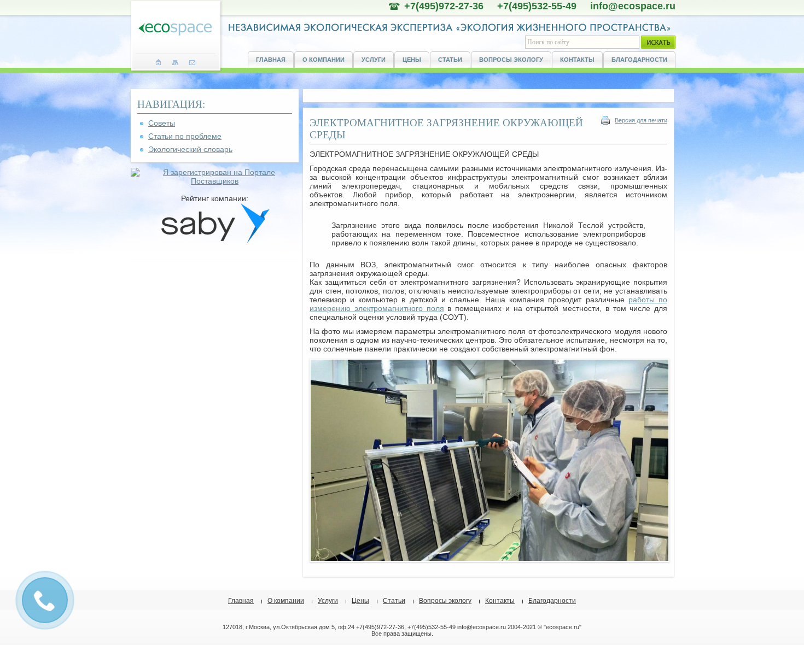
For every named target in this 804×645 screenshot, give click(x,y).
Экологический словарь (190, 149)
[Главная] (158, 62)
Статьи (450, 59)
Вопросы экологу (511, 59)
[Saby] (215, 241)
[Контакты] (192, 62)
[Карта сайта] (175, 62)
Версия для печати (641, 120)
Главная (271, 59)
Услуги (374, 59)
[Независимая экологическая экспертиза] (175, 30)
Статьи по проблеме (185, 136)
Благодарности (639, 59)
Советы (161, 123)
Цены (412, 59)
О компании (323, 59)
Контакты (577, 59)
